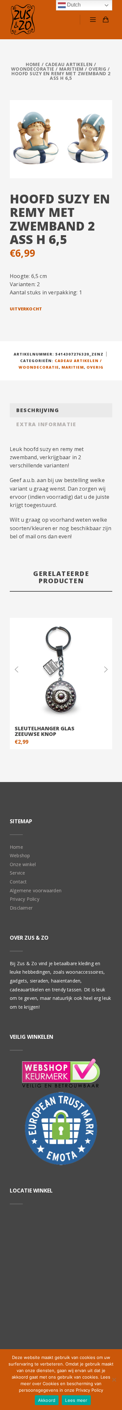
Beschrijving (37, 410)
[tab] (61, 410)
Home (33, 64)
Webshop (20, 855)
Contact (18, 882)
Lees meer (76, 1400)
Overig (97, 69)
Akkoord (47, 1400)
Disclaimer (21, 908)
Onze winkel (23, 864)
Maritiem (71, 69)
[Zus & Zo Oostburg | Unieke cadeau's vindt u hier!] (23, 19)
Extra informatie (46, 424)
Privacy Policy (24, 899)
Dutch (73, 5)
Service (17, 873)
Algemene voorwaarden (35, 890)
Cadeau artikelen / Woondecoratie (53, 66)
